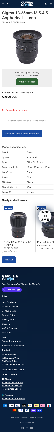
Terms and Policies (27, 422)
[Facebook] (22, 427)
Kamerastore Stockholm (13, 398)
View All (9, 259)
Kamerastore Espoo (11, 389)
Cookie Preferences (11, 341)
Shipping (6, 324)
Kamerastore (22, 417)
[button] (44, 216)
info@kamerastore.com (13, 369)
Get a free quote (27, 81)
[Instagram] (27, 427)
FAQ (4, 337)
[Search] (8, 4)
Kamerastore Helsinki (12, 385)
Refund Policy (8, 315)
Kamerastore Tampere (12, 382)
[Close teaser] (37, 208)
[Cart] (51, 4)
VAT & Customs (9, 328)
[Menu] (3, 4)
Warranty (6, 332)
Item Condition (9, 302)
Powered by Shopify (35, 417)
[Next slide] (49, 229)
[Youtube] (31, 427)
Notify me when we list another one (22, 133)
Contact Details (9, 311)
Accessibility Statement (13, 345)
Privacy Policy (9, 319)
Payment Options (10, 306)
